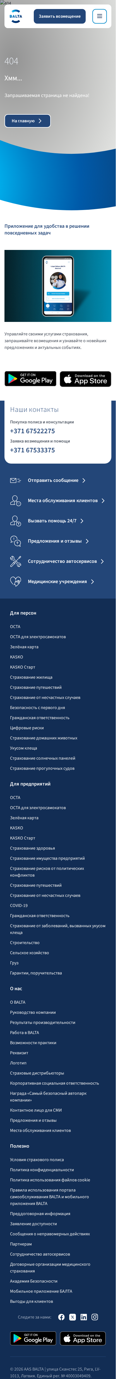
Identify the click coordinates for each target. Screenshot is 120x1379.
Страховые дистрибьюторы (37, 1073)
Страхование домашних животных (43, 738)
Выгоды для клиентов (31, 1301)
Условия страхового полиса (37, 1160)
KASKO (16, 657)
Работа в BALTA (24, 1033)
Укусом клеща (23, 748)
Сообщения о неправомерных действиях (50, 1234)
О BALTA (17, 1002)
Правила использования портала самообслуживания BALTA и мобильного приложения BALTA (49, 1197)
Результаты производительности (42, 1022)
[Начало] (15, 16)
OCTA (15, 627)
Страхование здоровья (32, 848)
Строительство (25, 943)
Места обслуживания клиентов (40, 1130)
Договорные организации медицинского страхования (50, 1267)
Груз (14, 963)
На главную (23, 121)
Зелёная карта (24, 647)
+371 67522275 (32, 430)
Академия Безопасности (33, 1281)
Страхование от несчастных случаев (45, 697)
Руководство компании (33, 1012)
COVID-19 (19, 905)
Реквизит (19, 1053)
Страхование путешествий (36, 687)
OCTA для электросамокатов (38, 637)
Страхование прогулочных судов (42, 768)
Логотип (18, 1063)
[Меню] (99, 16)
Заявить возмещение (60, 16)
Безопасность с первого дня (37, 708)
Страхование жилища (31, 677)
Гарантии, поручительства (36, 973)
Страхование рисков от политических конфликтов (47, 871)
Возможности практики (33, 1043)
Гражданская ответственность (39, 718)
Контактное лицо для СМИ (36, 1110)
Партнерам (21, 1244)
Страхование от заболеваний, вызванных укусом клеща (57, 929)
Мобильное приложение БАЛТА (41, 1291)
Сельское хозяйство (29, 953)
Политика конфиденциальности (42, 1170)
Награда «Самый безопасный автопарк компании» (48, 1096)
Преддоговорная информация (40, 1214)
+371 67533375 (32, 450)
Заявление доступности (33, 1224)
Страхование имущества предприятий (47, 858)
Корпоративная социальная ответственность (54, 1083)
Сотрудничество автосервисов (40, 1254)
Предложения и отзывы (33, 1120)
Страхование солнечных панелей (42, 758)
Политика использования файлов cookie (50, 1180)
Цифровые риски (27, 728)
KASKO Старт (22, 667)
